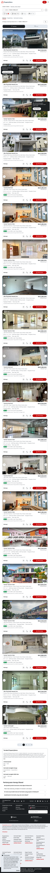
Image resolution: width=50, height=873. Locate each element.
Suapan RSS (38, 857)
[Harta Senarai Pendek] (45, 31)
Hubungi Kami (19, 805)
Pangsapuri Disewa (29, 839)
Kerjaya (3, 810)
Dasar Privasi (30, 868)
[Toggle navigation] (48, 2)
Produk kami (4, 809)
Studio (4, 776)
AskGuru (4, 839)
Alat (37, 852)
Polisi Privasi (15, 861)
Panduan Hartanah (6, 840)
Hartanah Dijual (17, 836)
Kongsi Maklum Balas (20, 809)
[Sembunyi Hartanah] (43, 31)
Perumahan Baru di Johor (40, 840)
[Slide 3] (25, 581)
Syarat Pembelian (38, 868)
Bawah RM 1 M (14, 769)
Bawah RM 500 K (6, 769)
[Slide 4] (26, 581)
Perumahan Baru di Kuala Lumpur (40, 843)
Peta (37, 26)
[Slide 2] (24, 581)
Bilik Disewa (27, 841)
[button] (4, 18)
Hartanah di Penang (29, 858)
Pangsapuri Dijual (17, 839)
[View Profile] (6, 65)
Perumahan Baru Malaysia (40, 836)
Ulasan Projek (5, 842)
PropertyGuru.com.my (6, 825)
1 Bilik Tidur (9, 776)
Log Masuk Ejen (39, 854)
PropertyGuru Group (7, 805)
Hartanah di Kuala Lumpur (29, 854)
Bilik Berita (18, 807)
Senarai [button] (14, 26)
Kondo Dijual (16, 837)
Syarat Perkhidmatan (22, 868)
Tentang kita (4, 807)
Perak (8, 763)
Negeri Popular (28, 852)
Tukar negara (31, 805)
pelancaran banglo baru (24, 754)
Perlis (4, 763)
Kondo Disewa (28, 837)
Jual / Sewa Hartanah (40, 855)
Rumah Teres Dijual (18, 841)
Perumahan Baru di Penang (40, 846)
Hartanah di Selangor (29, 857)
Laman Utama (5, 6)
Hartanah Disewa (29, 836)
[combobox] (23, 10)
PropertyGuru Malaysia (5, 836)
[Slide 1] (23, 581)
